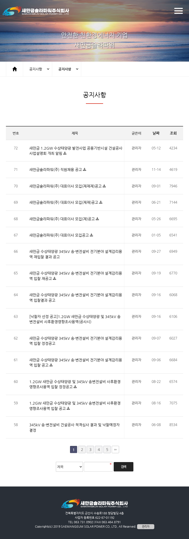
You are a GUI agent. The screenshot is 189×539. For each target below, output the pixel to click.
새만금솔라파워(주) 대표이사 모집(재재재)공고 (66, 186)
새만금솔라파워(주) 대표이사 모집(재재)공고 (64, 202)
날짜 (156, 133)
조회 (173, 133)
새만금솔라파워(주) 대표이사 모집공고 (59, 235)
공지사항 (35, 69)
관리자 (145, 526)
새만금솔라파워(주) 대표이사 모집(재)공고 (62, 219)
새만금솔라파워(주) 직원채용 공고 (56, 169)
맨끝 (115, 449)
